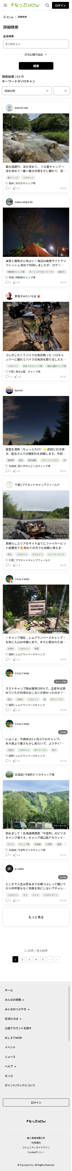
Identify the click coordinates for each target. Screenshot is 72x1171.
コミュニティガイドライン (36, 1147)
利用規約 (36, 1142)
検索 (36, 66)
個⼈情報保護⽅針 (36, 1137)
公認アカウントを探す (18, 1028)
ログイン (60, 5)
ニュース (10, 1057)
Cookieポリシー (36, 1152)
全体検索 (8, 36)
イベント (10, 1047)
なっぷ (9, 1076)
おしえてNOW (13, 1038)
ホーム (10, 16)
